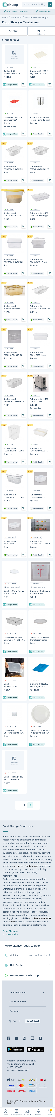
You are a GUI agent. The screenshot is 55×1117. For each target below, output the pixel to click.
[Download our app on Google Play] (15, 1050)
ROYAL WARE (45, 918)
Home (4, 17)
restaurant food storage (25, 866)
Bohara (11, 921)
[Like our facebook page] (11, 1038)
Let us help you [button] (18, 992)
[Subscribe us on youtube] (35, 1038)
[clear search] (47, 4)
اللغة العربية (33, 1021)
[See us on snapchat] (43, 1038)
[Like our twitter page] (18, 1038)
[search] (50, 4)
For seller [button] (14, 1011)
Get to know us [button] (18, 1002)
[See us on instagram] (26, 1038)
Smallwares (16, 17)
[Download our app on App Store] (35, 1050)
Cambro (33, 918)
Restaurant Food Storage (36, 17)
